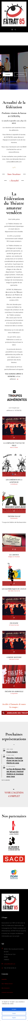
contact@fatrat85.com (9, 964)
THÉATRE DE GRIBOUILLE (14, 691)
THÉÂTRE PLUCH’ (14, 516)
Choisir (14, 1013)
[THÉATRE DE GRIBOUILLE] (14, 676)
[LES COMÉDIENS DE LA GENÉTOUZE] (14, 465)
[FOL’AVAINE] (14, 608)
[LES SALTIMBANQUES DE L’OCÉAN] (14, 574)
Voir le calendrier (6, 780)
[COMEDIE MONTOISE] (14, 642)
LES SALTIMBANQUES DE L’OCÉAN (14, 589)
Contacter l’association (7, 992)
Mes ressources (6, 988)
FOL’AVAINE (14, 623)
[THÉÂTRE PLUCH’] (14, 501)
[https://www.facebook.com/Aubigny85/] (13, 549)
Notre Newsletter (14, 174)
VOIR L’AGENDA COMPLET (14, 794)
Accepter (14, 1009)
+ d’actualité (14, 180)
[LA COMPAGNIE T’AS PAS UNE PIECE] (14, 428)
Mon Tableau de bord (7, 983)
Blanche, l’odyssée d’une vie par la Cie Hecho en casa (15, 760)
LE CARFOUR (14, 555)
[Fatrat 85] (14, 14)
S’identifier (4, 979)
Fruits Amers (12, 752)
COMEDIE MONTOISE (14, 657)
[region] (14, 1010)
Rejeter (14, 1017)
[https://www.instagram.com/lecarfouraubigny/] (15, 549)
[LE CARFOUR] (14, 540)
